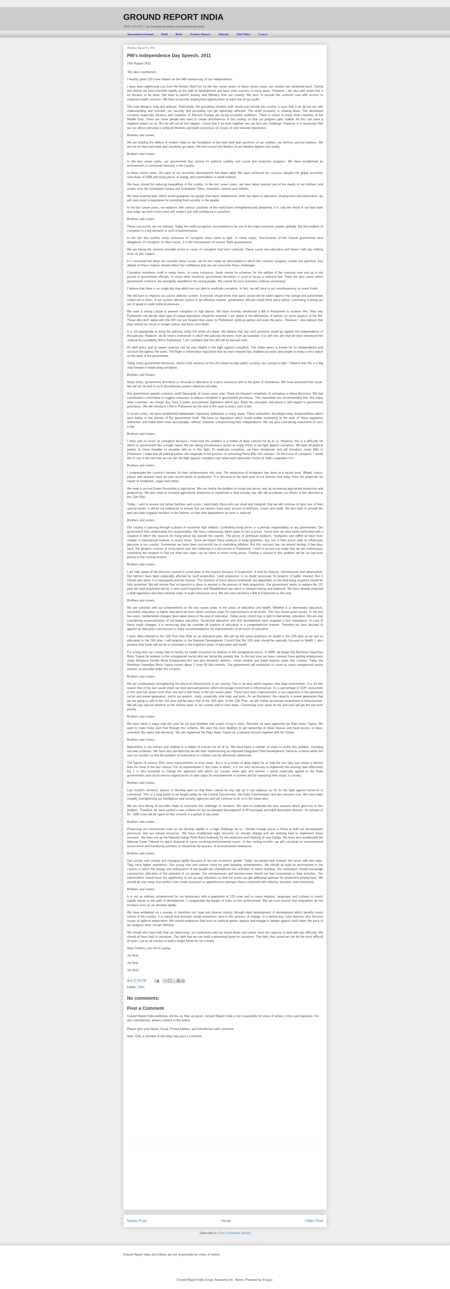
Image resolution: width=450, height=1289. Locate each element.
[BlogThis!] (169, 980)
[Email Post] (156, 980)
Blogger (267, 1280)
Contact (263, 34)
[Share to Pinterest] (183, 980)
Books (179, 34)
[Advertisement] (225, 1177)
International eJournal (140, 34)
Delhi (141, 987)
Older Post (314, 1221)
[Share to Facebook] (178, 980)
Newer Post (136, 1221)
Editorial (223, 34)
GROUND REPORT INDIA (173, 17)
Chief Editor (243, 34)
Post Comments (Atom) (234, 1233)
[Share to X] (174, 980)
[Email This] (165, 980)
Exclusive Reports (200, 34)
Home (226, 1221)
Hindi (164, 34)
